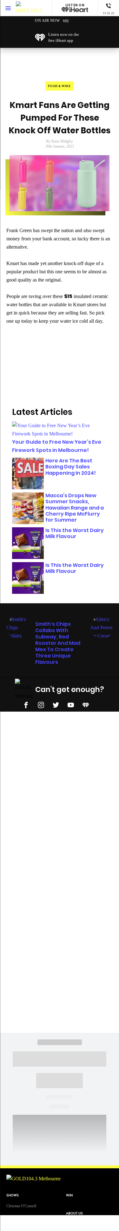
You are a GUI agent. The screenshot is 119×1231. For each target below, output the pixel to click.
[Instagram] (41, 704)
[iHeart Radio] (85, 704)
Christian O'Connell (21, 1206)
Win (69, 1195)
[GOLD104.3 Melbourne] (29, 8)
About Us (74, 1213)
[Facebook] (26, 704)
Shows (12, 1195)
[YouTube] (71, 704)
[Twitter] (56, 704)
